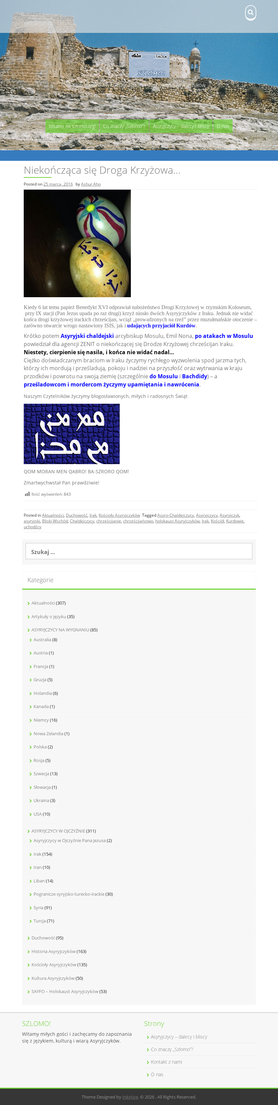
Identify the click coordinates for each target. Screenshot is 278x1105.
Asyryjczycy (207, 515)
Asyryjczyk (229, 515)
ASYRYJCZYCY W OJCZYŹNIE (58, 831)
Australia (42, 639)
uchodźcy (32, 527)
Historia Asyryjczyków (54, 951)
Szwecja (41, 773)
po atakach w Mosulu (224, 336)
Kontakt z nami (33, 16)
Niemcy (41, 720)
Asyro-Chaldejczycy (175, 515)
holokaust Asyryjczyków (177, 521)
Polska (40, 747)
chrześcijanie (108, 521)
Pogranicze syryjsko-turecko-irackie (69, 894)
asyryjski (32, 521)
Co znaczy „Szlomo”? (124, 126)
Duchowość (76, 515)
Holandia (43, 693)
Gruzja (40, 680)
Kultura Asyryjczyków (53, 978)
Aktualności (53, 515)
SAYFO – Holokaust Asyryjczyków (65, 991)
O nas (223, 126)
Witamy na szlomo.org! (72, 126)
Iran (38, 867)
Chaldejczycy (82, 521)
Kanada (41, 706)
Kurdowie (235, 521)
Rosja (39, 760)
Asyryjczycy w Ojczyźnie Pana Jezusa (70, 840)
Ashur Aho (91, 184)
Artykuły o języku (49, 616)
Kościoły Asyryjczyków (119, 515)
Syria (38, 907)
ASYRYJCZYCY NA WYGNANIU (60, 630)
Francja (41, 666)
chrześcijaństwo (138, 521)
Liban (39, 881)
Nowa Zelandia (48, 733)
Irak (93, 515)
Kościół (217, 521)
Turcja (40, 921)
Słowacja (42, 787)
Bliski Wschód (55, 521)
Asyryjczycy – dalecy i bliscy (181, 126)
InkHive (130, 1097)
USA (38, 814)
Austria (41, 653)
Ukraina (41, 800)
